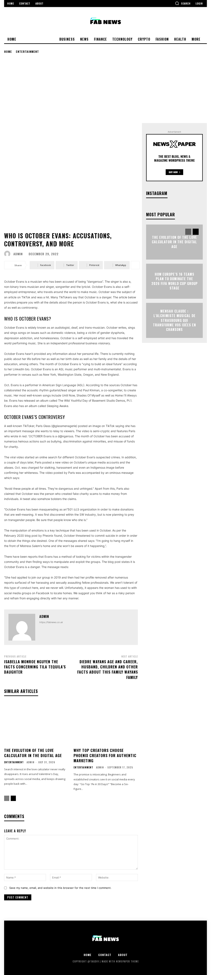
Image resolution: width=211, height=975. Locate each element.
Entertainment (27, 51)
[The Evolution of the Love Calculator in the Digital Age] (36, 723)
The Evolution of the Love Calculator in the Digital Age (33, 753)
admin (18, 253)
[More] (135, 265)
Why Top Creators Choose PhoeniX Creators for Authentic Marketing (105, 755)
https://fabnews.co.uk (51, 622)
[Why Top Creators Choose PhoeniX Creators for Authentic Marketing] (106, 723)
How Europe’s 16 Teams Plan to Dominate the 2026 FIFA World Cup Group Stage (174, 281)
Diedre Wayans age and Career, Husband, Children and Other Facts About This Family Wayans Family (107, 669)
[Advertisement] (105, 88)
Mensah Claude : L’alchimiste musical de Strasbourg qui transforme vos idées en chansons (174, 320)
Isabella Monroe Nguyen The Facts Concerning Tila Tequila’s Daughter (35, 667)
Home (8, 51)
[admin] (8, 254)
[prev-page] (6, 798)
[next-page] (13, 798)
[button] (183, 3)
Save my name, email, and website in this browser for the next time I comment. (60, 887)
